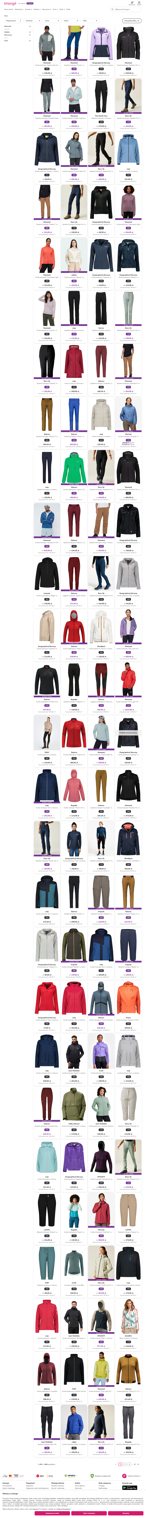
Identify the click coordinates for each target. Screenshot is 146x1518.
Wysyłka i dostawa (57, 1486)
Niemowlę (7, 26)
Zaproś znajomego (9, 1488)
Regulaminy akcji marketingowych (37, 1488)
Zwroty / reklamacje (57, 1488)
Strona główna (80, 1486)
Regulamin (29, 1486)
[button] (139, 3)
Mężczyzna (8, 35)
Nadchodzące (103, 1488)
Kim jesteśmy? (7, 1486)
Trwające (101, 1486)
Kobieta (7, 32)
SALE (6, 41)
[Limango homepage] (10, 3)
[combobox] (125, 9)
